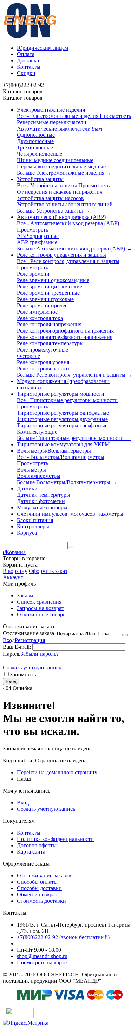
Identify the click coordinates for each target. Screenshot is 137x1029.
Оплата (25, 54)
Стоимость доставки (41, 901)
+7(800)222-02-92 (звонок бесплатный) (63, 937)
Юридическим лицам (42, 48)
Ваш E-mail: (17, 647)
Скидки (26, 73)
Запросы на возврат (40, 608)
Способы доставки (39, 888)
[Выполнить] (125, 635)
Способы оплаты (37, 882)
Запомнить (23, 674)
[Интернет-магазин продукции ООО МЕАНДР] (30, 36)
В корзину (15, 571)
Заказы (25, 596)
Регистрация (30, 640)
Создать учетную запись (32, 667)
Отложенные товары (42, 614)
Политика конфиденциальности (55, 839)
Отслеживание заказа (28, 633)
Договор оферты (37, 845)
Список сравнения (39, 602)
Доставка (28, 61)
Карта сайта (31, 852)
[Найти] (70, 547)
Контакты (28, 67)
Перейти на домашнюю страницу (57, 772)
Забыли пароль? (39, 654)
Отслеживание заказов (44, 875)
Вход (9, 640)
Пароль (11, 654)
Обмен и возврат (37, 894)
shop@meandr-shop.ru (42, 956)
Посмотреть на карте (42, 962)
